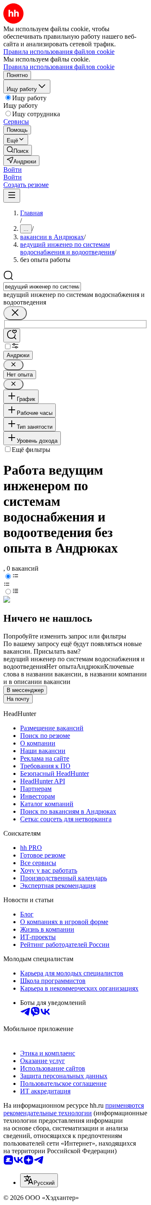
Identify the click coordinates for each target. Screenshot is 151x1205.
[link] (17, 150)
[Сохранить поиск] (11, 335)
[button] (12, 169)
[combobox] (42, 286)
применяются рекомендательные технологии (73, 1109)
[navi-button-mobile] (11, 196)
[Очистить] (15, 313)
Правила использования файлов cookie (59, 66)
